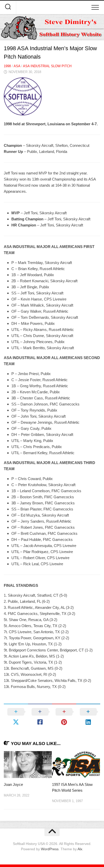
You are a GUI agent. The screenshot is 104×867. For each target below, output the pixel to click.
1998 (7, 66)
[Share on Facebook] (40, 717)
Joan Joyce (13, 784)
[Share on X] (16, 717)
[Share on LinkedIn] (88, 717)
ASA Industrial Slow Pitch (47, 66)
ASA (17, 66)
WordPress (50, 849)
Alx (79, 849)
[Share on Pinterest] (64, 717)
